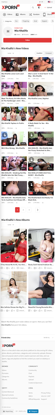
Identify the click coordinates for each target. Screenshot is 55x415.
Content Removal (8, 392)
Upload (31, 380)
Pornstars (5, 373)
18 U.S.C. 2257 (45, 396)
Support (44, 399)
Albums (4, 380)
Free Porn (4, 2)
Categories (8, 21)
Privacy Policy (45, 393)
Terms (31, 393)
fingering (26, 21)
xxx (16, 21)
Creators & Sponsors (35, 383)
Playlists (31, 376)
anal (35, 21)
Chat (30, 373)
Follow (27, 40)
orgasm (44, 21)
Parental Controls (8, 395)
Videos (4, 370)
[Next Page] (37, 209)
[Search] (32, 7)
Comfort (39, 53)
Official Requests (34, 399)
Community (33, 370)
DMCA (31, 396)
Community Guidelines (9, 398)
